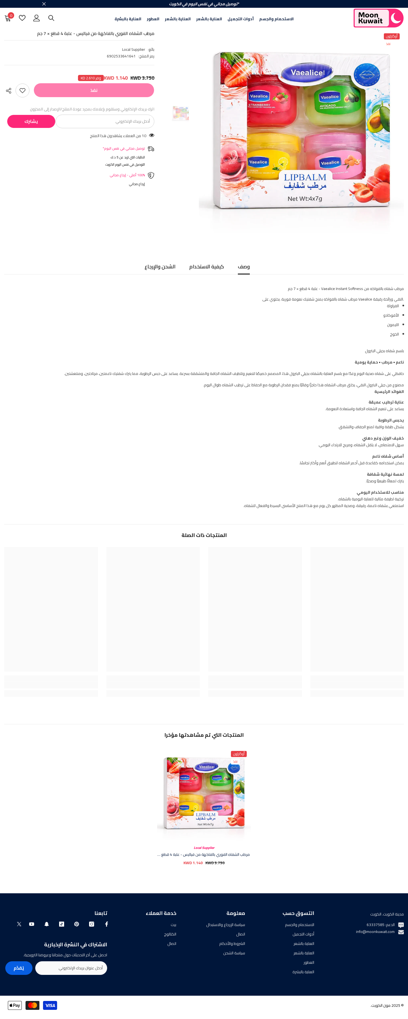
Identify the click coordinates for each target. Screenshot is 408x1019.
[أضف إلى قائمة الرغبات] (22, 90)
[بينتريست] (76, 924)
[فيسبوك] (106, 924)
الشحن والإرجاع (160, 266)
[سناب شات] (46, 924)
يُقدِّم (19, 968)
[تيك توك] (61, 924)
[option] (301, 131)
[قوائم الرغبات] (22, 18)
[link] (357, 685)
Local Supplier (133, 49)
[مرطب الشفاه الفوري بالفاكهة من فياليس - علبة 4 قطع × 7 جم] (204, 794)
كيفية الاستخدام (206, 266)
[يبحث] (51, 18)
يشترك (31, 121)
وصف (244, 266)
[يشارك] (10, 90)
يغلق (44, 4)
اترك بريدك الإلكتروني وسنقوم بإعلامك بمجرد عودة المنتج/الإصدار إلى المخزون (92, 109)
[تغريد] (19, 924)
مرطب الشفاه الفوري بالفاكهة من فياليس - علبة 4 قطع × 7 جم (204, 854)
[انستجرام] (91, 924)
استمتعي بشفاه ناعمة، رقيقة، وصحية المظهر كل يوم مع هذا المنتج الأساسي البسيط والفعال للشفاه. (234, 402)
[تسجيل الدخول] (36, 18)
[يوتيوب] (31, 924)
